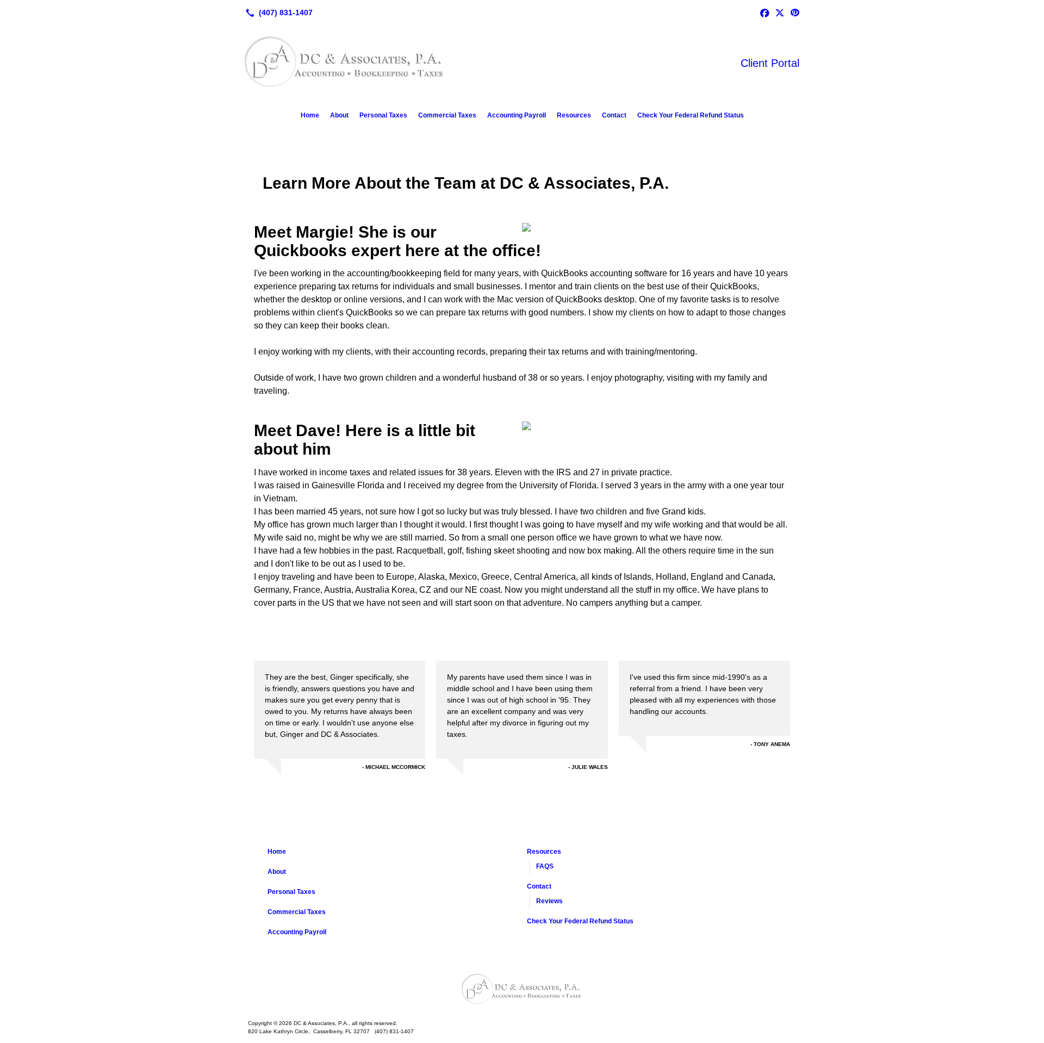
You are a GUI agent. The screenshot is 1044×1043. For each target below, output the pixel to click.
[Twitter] (779, 12)
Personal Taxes (383, 115)
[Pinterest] (795, 12)
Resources (574, 115)
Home (310, 115)
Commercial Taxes (447, 115)
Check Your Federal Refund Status (690, 115)
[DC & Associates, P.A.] (522, 989)
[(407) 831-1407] (277, 12)
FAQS (545, 866)
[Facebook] (764, 12)
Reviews (549, 901)
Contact (614, 115)
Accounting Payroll (516, 115)
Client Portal (770, 63)
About (339, 115)
